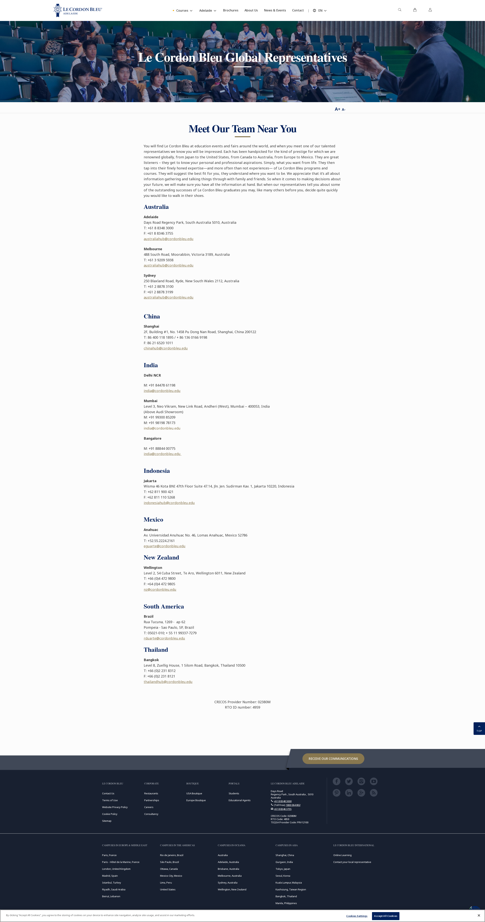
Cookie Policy (109, 814)
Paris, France (109, 855)
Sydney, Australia (227, 882)
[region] (242, 916)
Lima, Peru (166, 882)
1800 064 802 (293, 805)
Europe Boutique (196, 800)
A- (344, 109)
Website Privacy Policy (115, 807)
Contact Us (108, 793)
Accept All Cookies (385, 916)
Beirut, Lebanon (111, 896)
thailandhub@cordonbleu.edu (168, 681)
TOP (479, 731)
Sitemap (106, 821)
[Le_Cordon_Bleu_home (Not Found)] (77, 10)
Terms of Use (110, 800)
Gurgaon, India (284, 862)
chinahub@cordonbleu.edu (166, 348)
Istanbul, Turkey (111, 882)
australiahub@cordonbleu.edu (168, 239)
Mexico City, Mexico (171, 875)
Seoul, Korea (283, 875)
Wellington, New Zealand (232, 889)
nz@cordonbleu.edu (160, 589)
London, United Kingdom (116, 869)
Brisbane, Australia (228, 869)
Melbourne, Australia (230, 875)
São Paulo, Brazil (169, 862)
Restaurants (151, 793)
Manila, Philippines (286, 903)
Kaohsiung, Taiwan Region (291, 889)
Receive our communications (333, 759)
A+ (337, 109)
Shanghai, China (285, 855)
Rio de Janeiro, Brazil (171, 855)
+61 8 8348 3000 (283, 801)
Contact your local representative (352, 862)
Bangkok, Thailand (286, 896)
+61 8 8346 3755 (283, 809)
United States (168, 889)
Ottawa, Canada (169, 869)
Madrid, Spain (110, 875)
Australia (223, 855)
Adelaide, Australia (228, 862)
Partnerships (151, 800)
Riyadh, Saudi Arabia (113, 889)
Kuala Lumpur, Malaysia (289, 882)
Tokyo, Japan (283, 869)
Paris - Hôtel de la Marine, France (120, 862)
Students (234, 793)
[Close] (479, 915)
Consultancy (151, 814)
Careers (148, 807)
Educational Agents (240, 800)
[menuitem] (399, 10)
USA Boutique (194, 793)
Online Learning (342, 855)
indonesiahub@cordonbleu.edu (169, 502)
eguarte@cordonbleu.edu (164, 546)
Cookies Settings (356, 916)
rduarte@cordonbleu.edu (164, 638)
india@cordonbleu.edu (162, 390)
